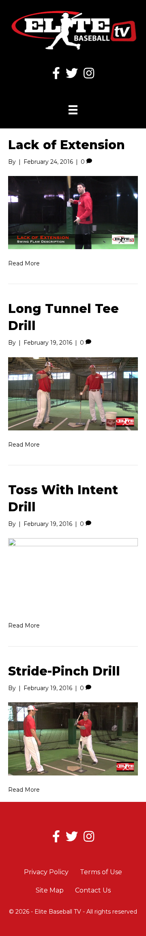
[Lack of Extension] (73, 212)
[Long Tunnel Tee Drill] (73, 393)
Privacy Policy (46, 872)
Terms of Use (101, 872)
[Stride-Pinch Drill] (73, 738)
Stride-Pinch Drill (64, 671)
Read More (24, 263)
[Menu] (73, 110)
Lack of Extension (66, 144)
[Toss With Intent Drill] (73, 574)
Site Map (50, 890)
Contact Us (93, 890)
